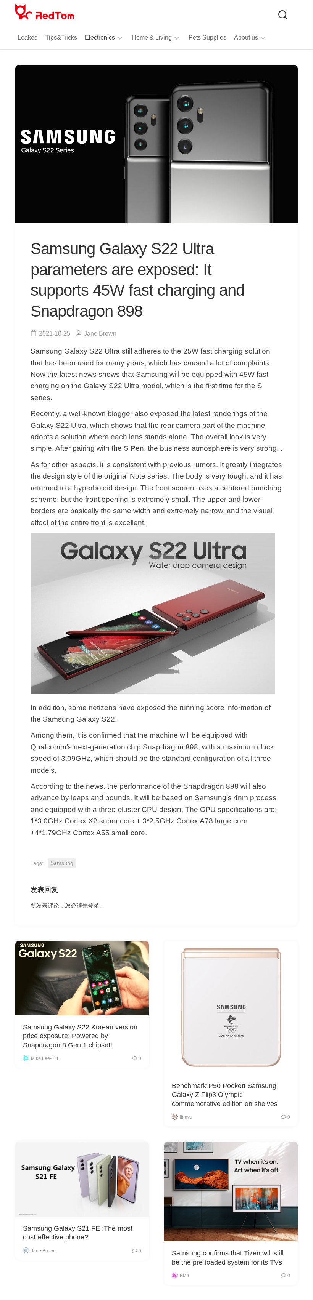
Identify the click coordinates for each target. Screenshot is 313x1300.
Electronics (100, 37)
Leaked (28, 37)
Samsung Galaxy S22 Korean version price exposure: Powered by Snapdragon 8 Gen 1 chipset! (80, 1036)
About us (246, 37)
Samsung (61, 863)
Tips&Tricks (61, 37)
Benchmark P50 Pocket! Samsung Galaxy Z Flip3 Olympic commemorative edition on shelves (225, 1095)
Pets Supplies (207, 37)
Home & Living (152, 37)
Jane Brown (100, 333)
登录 (93, 905)
